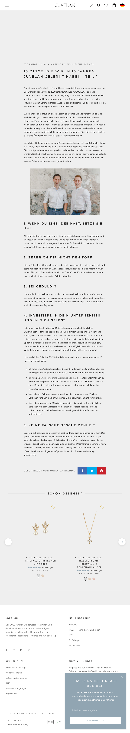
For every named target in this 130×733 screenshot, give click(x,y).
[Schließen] (122, 677)
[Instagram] (14, 650)
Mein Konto (74, 645)
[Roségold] (93, 579)
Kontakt (73, 624)
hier (90, 372)
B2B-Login (74, 640)
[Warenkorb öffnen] (114, 5)
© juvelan (15, 720)
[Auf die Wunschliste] (53, 507)
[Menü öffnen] (7, 5)
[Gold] (42, 575)
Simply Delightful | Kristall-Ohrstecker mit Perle (40, 560)
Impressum (11, 693)
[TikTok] (28, 650)
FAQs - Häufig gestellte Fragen (84, 629)
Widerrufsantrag (14, 672)
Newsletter (75, 124)
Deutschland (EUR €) (20, 714)
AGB (8, 683)
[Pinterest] (21, 650)
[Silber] (38, 575)
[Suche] (99, 5)
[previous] (8, 541)
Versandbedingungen (16, 688)
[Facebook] (7, 650)
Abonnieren (95, 721)
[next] (121, 541)
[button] (122, 5)
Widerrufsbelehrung (16, 667)
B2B (71, 635)
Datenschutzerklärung (16, 677)
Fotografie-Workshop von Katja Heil (65, 377)
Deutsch (46, 714)
